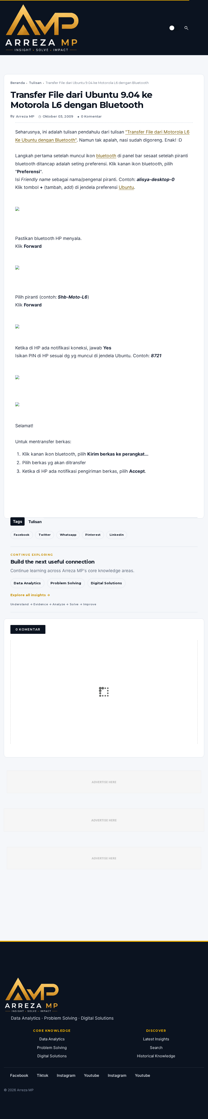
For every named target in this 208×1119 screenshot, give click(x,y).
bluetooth (106, 155)
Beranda (17, 83)
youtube (91, 1075)
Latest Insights (156, 1039)
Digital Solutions (106, 583)
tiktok (42, 1075)
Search (156, 1047)
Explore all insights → (30, 595)
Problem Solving (65, 583)
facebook (19, 1075)
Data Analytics (27, 583)
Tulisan (35, 83)
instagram (66, 1075)
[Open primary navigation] (199, 28)
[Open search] (186, 28)
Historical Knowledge (156, 1056)
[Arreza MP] (42, 28)
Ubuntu (126, 187)
